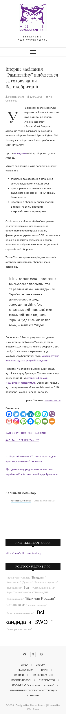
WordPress (33, 709)
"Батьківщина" (15, 604)
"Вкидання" (38, 577)
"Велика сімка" (14, 587)
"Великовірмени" (15, 599)
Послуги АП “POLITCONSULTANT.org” (33, 685)
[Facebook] (9, 414)
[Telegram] (23, 414)
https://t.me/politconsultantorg (23, 553)
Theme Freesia (37, 705)
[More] (52, 421)
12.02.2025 (36, 96)
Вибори (40, 664)
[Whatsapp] (37, 414)
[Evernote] (37, 421)
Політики (18, 675)
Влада (24, 664)
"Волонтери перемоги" (46, 582)
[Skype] (45, 414)
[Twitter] (16, 414)
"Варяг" (10, 592)
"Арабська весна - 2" (43, 587)
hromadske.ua (52, 400)
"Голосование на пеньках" (20, 613)
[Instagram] (16, 421)
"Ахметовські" (13, 582)
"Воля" (27, 587)
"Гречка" (10, 577)
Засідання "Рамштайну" (22, 440)
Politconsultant (16, 96)
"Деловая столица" (36, 605)
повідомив (20, 153)
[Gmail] (9, 421)
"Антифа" (25, 577)
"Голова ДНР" (41, 592)
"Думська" (27, 582)
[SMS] (23, 421)
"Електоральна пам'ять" (19, 629)
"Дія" (17, 578)
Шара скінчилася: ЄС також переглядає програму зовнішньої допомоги (31, 459)
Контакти (33, 695)
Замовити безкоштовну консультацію (33, 690)
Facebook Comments (21, 500)
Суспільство (47, 680)
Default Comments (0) (44, 500)
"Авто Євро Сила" (24, 592)
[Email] (45, 421)
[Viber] (52, 414)
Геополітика (25, 669)
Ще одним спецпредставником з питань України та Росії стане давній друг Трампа (32, 471)
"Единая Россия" (40, 598)
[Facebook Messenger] (30, 421)
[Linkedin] (30, 414)
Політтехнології (21, 680)
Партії (44, 669)
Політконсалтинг (34, 433)
